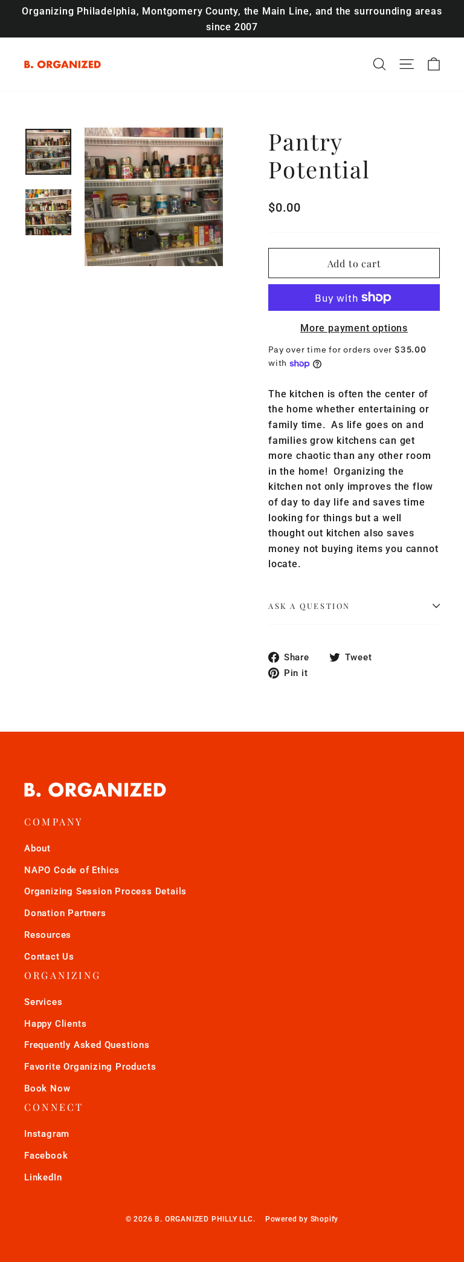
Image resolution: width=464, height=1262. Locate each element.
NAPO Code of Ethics (72, 870)
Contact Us (49, 956)
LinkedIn (43, 1177)
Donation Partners (65, 913)
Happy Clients (55, 1023)
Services (43, 1002)
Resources (47, 934)
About (37, 848)
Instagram (46, 1133)
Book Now (47, 1088)
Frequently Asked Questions (87, 1044)
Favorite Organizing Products (90, 1066)
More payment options (354, 328)
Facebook (46, 1155)
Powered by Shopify (301, 1219)
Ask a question (309, 605)
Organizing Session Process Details (105, 891)
